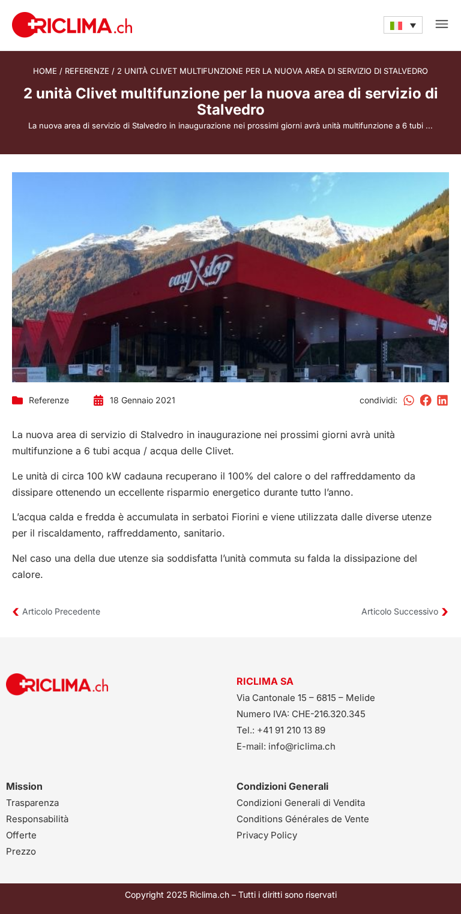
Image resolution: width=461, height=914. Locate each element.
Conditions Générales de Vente (303, 819)
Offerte (21, 835)
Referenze (87, 71)
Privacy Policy (267, 835)
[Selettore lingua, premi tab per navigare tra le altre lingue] (403, 24)
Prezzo (21, 851)
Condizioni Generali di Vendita (301, 802)
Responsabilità (37, 819)
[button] (409, 400)
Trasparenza (32, 802)
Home (45, 71)
